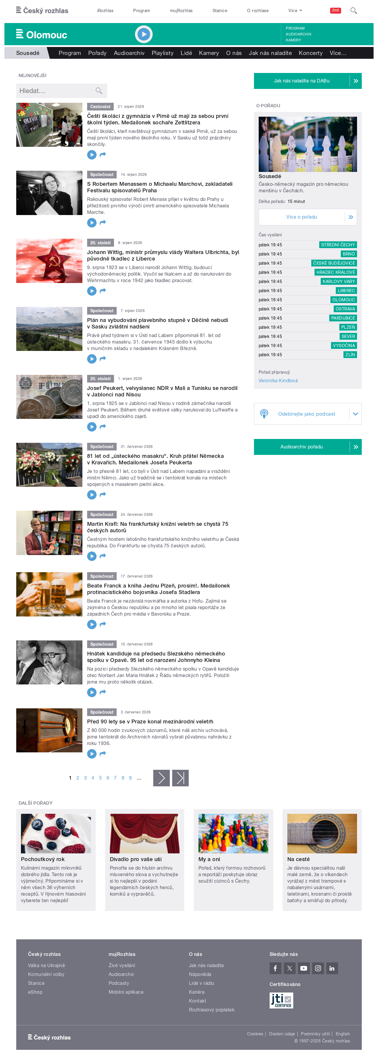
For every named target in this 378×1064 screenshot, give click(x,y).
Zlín (350, 354)
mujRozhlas (181, 10)
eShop (35, 992)
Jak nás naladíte (270, 53)
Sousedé (270, 176)
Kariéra (196, 992)
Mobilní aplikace (126, 992)
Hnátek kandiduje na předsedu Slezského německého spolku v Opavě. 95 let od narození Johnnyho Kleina (156, 656)
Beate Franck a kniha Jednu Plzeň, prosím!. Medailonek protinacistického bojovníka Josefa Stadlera (158, 589)
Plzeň (348, 327)
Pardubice (343, 318)
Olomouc (344, 299)
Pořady (97, 53)
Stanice (220, 10)
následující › (161, 778)
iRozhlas (105, 10)
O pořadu (268, 105)
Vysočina (344, 345)
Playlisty (163, 53)
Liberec (346, 290)
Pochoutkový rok (43, 859)
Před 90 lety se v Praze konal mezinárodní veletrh (150, 721)
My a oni (209, 859)
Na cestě (298, 859)
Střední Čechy (338, 245)
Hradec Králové (336, 272)
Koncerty (311, 53)
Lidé (186, 53)
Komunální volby (46, 974)
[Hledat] (354, 10)
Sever (348, 336)
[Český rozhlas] (42, 10)
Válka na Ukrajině (46, 965)
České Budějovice (334, 263)
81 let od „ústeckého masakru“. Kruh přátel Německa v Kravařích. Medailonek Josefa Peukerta (155, 459)
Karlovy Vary (339, 281)
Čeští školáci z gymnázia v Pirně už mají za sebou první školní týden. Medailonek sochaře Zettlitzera (157, 119)
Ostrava (345, 309)
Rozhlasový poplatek (211, 1010)
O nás (234, 53)
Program (141, 10)
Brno (349, 254)
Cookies (255, 1034)
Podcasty (119, 983)
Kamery (293, 40)
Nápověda (200, 974)
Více (338, 53)
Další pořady (36, 803)
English (343, 1034)
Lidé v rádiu (201, 983)
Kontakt (197, 1001)
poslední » (180, 778)
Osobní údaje (282, 1034)
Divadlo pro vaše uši (136, 859)
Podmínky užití (315, 1034)
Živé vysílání (122, 965)
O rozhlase (258, 10)
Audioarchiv (298, 34)
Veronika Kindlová (278, 380)
